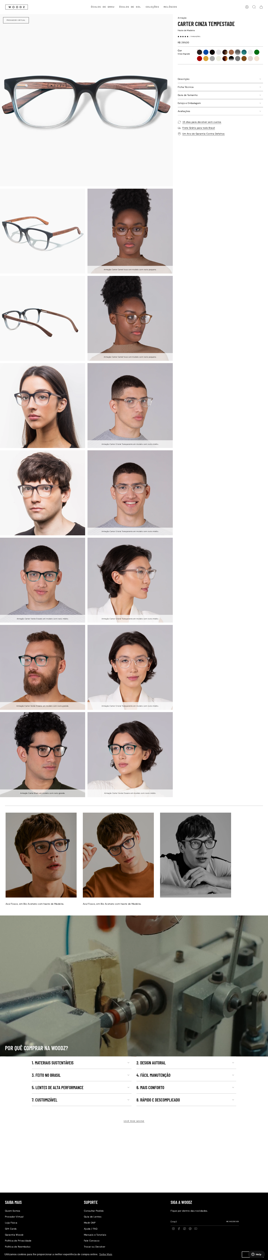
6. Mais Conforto (150, 1087)
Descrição (183, 79)
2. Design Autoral (151, 1062)
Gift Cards (11, 1228)
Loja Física (11, 1222)
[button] (152, 7)
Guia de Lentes (92, 1216)
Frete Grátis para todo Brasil (198, 127)
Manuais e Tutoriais (95, 1234)
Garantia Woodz (14, 1234)
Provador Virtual (16, 20)
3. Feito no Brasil (46, 1075)
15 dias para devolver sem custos (201, 122)
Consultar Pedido (94, 1210)
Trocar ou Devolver (94, 1246)
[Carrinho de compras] (261, 7)
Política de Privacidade (18, 1240)
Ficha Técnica (186, 87)
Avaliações (184, 111)
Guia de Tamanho (188, 95)
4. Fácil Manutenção (153, 1075)
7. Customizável (44, 1099)
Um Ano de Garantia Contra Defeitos (203, 133)
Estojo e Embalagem (189, 103)
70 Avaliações (195, 36)
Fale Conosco (92, 1240)
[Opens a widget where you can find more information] (256, 1254)
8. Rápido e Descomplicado (158, 1099)
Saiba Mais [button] (105, 1254)
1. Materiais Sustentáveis (53, 1062)
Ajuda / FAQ (90, 1228)
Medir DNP (90, 1222)
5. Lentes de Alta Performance (57, 1087)
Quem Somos (12, 1210)
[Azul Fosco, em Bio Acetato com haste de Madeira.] (41, 855)
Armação (182, 18)
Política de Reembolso (17, 1246)
